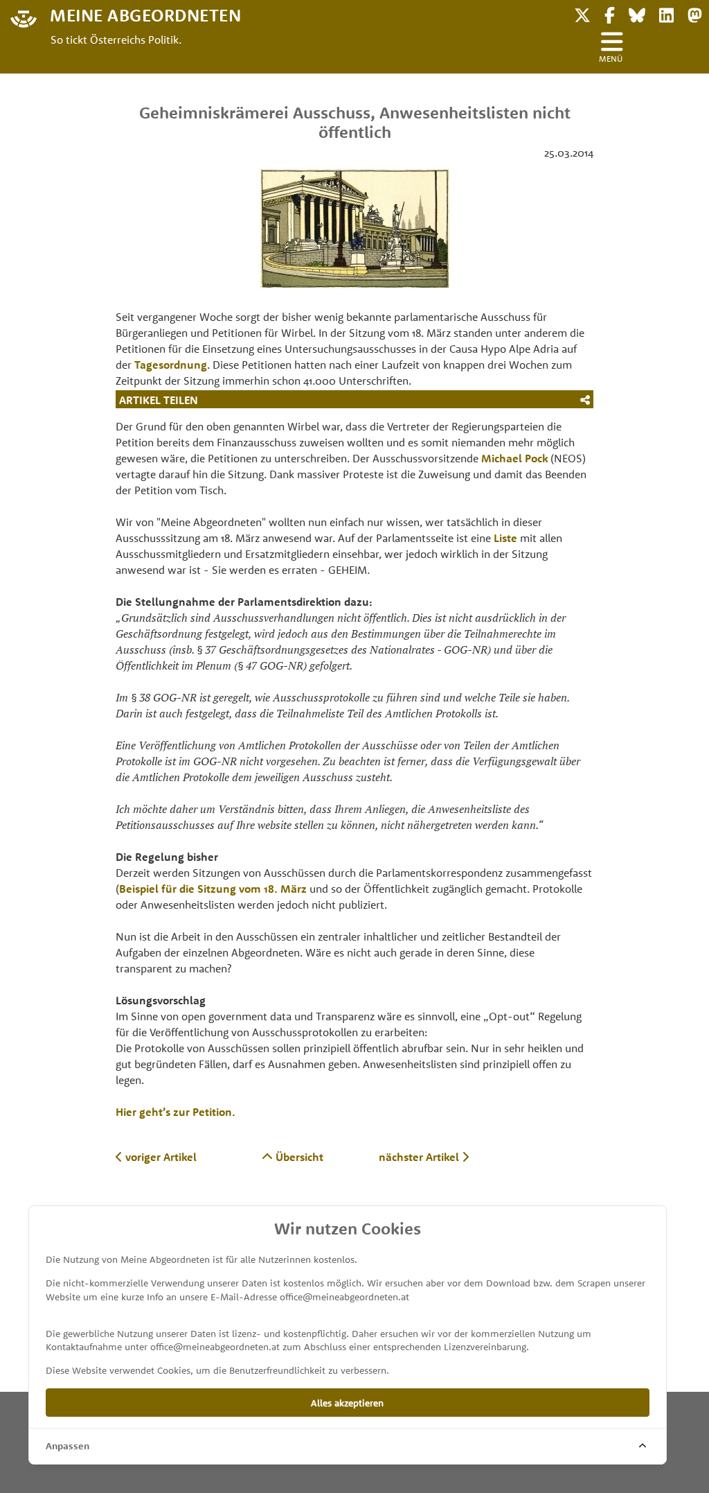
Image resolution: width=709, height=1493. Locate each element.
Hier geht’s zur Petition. (175, 1112)
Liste (505, 538)
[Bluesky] (637, 13)
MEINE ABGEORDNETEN (145, 14)
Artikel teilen (158, 400)
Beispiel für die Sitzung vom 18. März (213, 889)
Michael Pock (514, 458)
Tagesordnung (170, 365)
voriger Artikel (160, 1157)
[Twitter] (582, 13)
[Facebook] (610, 13)
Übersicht (298, 1157)
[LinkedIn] (666, 13)
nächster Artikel (420, 1157)
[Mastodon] (695, 13)
